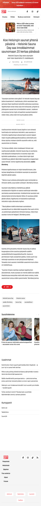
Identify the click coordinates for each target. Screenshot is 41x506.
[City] (6, 457)
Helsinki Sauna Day (8, 298)
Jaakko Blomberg (7, 302)
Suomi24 (4, 416)
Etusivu (4, 17)
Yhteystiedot (5, 461)
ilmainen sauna (20, 298)
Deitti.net (4, 408)
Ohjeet (6, 477)
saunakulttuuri (28, 302)
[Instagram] (32, 11)
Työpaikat (6, 469)
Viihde (13, 17)
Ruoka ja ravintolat (24, 17)
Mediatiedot (5, 465)
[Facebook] (27, 11)
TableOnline (5, 412)
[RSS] (37, 458)
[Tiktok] (37, 11)
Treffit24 (20, 500)
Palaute (6, 481)
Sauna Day (18, 302)
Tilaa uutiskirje (6, 473)
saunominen (6, 306)
